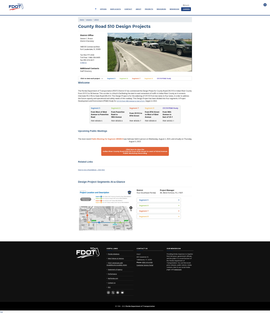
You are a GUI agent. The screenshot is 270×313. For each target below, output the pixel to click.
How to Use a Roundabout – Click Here (91, 170)
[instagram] (108, 292)
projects (89, 20)
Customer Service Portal (145, 265)
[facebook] (118, 292)
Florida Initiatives (113, 254)
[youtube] (122, 292)
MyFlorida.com (113, 278)
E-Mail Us (83, 63)
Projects (149, 9)
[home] (87, 253)
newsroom (178, 269)
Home (82, 20)
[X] (113, 292)
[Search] (183, 5)
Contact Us (111, 283)
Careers (186, 9)
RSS (109, 287)
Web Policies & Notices (116, 258)
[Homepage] (95, 8)
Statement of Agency (115, 269)
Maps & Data (115, 9)
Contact (128, 9)
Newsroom (174, 9)
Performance (112, 274)
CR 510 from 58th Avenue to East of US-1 (131, 101)
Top (1, 312)
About (138, 9)
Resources (161, 9)
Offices (103, 9)
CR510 (96, 20)
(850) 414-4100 (147, 262)
